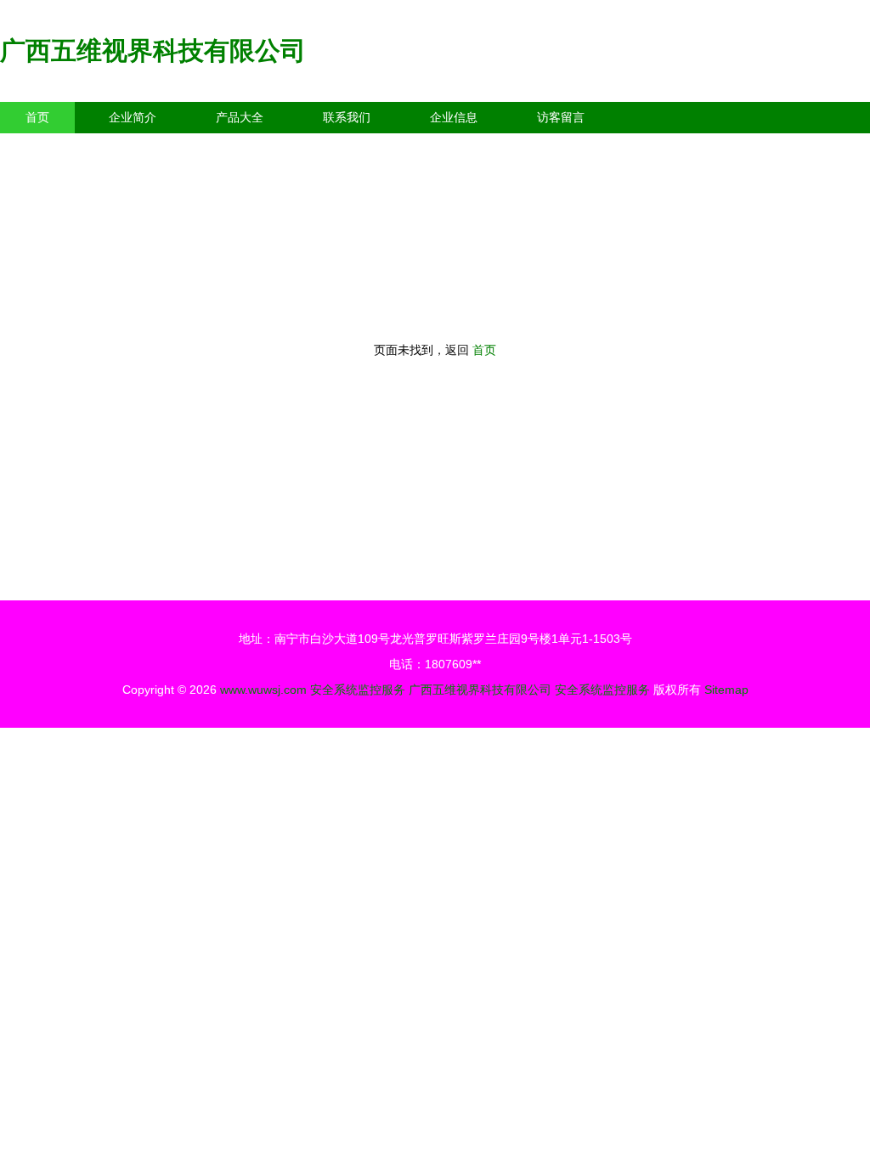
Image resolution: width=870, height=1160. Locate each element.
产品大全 (239, 117)
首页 (37, 117)
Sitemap (726, 689)
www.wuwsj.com (263, 689)
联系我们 (346, 117)
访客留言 (561, 117)
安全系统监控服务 (357, 689)
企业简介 (132, 117)
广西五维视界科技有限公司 (153, 51)
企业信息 (453, 117)
